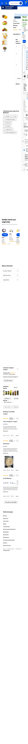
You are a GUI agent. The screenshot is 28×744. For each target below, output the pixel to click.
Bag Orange (6, 534)
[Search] (20, 3)
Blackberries (6, 537)
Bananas (5, 542)
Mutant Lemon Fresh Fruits (9, 529)
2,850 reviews (12, 374)
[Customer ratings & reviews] (18, 368)
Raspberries (6, 531)
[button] (16, 41)
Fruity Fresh (6, 521)
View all (15, 387)
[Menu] (2, 3)
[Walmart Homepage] (6, 3)
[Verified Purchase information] (14, 418)
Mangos (5, 515)
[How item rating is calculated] (18, 376)
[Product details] (18, 271)
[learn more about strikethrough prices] (25, 22)
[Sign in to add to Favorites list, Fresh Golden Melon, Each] (19, 230)
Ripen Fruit (5, 518)
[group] (19, 30)
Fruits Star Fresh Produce (9, 540)
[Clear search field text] (18, 3)
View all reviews (8, 380)
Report (17, 435)
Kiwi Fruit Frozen (7, 545)
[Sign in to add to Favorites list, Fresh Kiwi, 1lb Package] (11, 230)
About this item (7, 266)
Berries (4, 523)
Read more (5, 431)
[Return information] (23, 38)
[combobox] (16, 3)
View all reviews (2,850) (10, 502)
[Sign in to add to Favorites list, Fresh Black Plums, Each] (4, 230)
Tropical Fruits (6, 526)
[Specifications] (18, 275)
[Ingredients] (21, 34)
